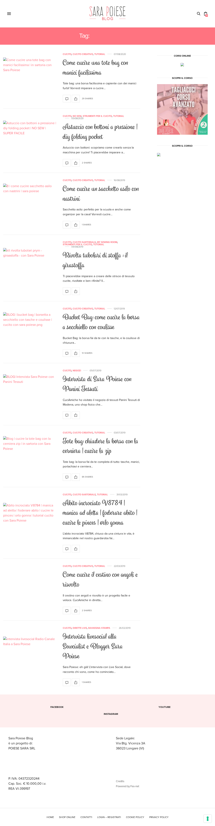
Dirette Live (80, 628)
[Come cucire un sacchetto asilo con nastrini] (29, 204)
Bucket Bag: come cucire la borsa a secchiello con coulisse (101, 323)
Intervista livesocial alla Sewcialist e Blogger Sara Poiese (93, 647)
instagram (111, 713)
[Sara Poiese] (107, 13)
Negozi (77, 370)
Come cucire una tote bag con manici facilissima (95, 68)
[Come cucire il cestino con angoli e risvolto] (67, 610)
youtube (164, 707)
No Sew (77, 116)
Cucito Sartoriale (84, 242)
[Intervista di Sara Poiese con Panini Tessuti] (29, 394)
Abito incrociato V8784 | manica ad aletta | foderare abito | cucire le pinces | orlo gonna (100, 513)
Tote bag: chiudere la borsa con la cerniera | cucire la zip (100, 447)
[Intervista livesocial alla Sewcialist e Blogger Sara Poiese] (29, 657)
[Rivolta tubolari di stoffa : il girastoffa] (29, 268)
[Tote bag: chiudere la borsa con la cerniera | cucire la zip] (29, 456)
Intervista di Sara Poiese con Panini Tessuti (97, 385)
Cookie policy (135, 817)
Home (50, 817)
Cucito (67, 54)
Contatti (86, 817)
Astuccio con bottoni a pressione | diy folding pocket (100, 132)
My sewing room (107, 242)
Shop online (67, 817)
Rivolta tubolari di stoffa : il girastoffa (95, 261)
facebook (57, 707)
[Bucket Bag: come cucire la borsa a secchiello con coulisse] (29, 332)
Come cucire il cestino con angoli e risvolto (100, 580)
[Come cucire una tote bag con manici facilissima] (29, 77)
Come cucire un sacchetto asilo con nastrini (101, 194)
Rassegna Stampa (99, 628)
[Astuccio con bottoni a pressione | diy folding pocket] (29, 141)
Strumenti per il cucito (97, 116)
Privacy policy (159, 817)
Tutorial (99, 54)
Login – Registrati (109, 817)
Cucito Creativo (83, 54)
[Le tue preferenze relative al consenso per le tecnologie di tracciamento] (208, 819)
